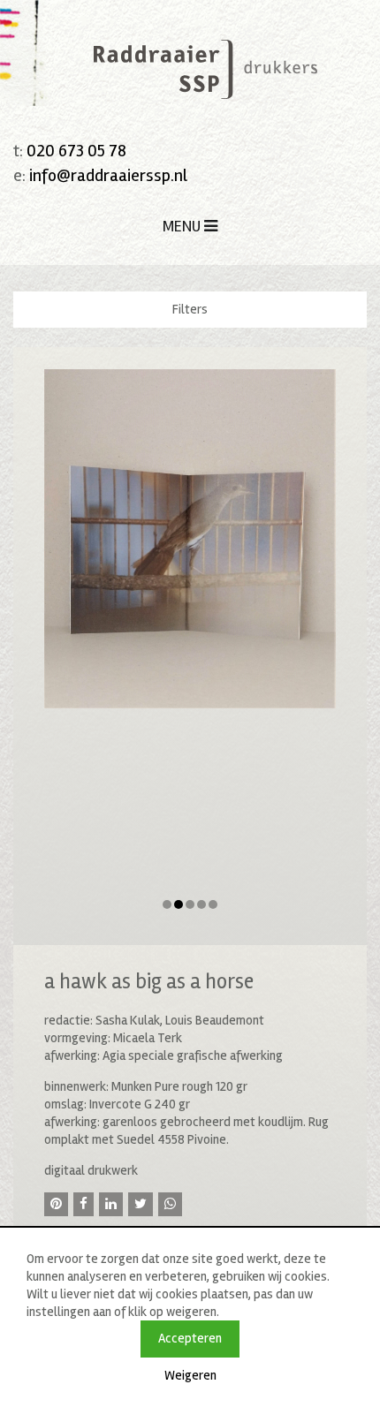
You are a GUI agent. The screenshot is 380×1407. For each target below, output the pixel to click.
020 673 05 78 (76, 151)
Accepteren (190, 1338)
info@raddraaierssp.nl (108, 175)
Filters (190, 309)
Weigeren (190, 1375)
